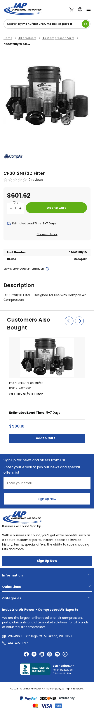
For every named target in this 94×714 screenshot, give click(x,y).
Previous (69, 321)
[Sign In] (79, 9)
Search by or (40, 24)
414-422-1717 (18, 643)
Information (12, 575)
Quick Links (11, 587)
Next (79, 321)
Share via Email (47, 234)
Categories (11, 598)
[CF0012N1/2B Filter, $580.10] (47, 357)
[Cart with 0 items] (73, 9)
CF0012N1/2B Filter (26, 394)
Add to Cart (46, 438)
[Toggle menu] (89, 9)
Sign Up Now (47, 499)
